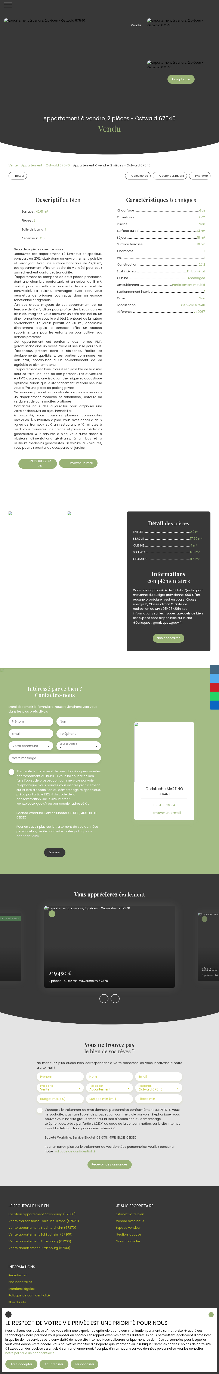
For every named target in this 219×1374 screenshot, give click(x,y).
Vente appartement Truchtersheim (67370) (42, 1228)
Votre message (24, 758)
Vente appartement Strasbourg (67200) (40, 1241)
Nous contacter (128, 1241)
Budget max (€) (53, 1099)
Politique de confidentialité (29, 1295)
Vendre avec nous (130, 1221)
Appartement (31, 165)
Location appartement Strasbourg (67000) (42, 1214)
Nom (63, 721)
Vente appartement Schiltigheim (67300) (41, 1234)
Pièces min (147, 1099)
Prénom (18, 721)
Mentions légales (22, 1289)
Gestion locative (128, 1234)
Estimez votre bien (130, 1214)
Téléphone (68, 734)
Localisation (144, 1086)
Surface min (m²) (102, 1099)
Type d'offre (46, 1086)
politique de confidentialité (75, 1151)
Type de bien (96, 1086)
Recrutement (19, 1275)
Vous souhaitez (68, 744)
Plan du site (17, 1302)
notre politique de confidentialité (30, 1353)
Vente (13, 165)
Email (16, 734)
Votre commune (25, 746)
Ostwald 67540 (58, 165)
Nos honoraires (20, 1282)
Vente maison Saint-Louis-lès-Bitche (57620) (44, 1221)
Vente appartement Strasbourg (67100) (39, 1248)
